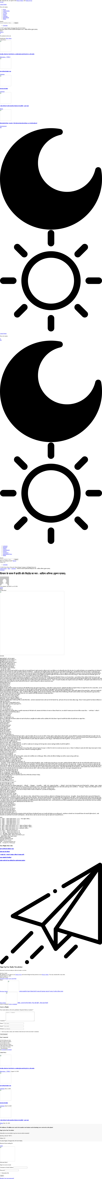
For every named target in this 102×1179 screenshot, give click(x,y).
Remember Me (5, 1173)
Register (2, 1178)
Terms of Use (29, 0)
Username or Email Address (6, 1167)
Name (2, 1023)
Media (1, 108)
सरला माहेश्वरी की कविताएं (5, 857)
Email (2, 1026)
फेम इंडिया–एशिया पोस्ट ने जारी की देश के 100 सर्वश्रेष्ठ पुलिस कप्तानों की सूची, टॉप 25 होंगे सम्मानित (17, 54)
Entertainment (3, 126)
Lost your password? (9, 1178)
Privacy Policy (20, 0)
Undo (1, 1145)
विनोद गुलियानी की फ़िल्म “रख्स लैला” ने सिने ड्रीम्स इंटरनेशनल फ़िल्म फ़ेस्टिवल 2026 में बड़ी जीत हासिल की (18, 123)
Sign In (14, 560)
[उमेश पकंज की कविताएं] (5, 85)
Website (2, 1028)
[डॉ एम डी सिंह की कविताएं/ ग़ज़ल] (5, 68)
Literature (2, 74)
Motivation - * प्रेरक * (5, 57)
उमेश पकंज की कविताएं (4, 88)
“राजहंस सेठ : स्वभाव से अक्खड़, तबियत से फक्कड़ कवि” (12, 854)
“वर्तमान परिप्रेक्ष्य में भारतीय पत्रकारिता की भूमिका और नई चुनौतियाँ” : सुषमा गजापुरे (14, 105)
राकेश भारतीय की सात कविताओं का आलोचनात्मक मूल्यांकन (12, 860)
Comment (3, 1020)
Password (2, 1170)
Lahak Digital (3, 4)
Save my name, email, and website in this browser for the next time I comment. (20, 1031)
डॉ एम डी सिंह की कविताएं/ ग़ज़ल (5, 71)
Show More (8, 38)
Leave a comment (13, 1004)
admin (1, 587)
